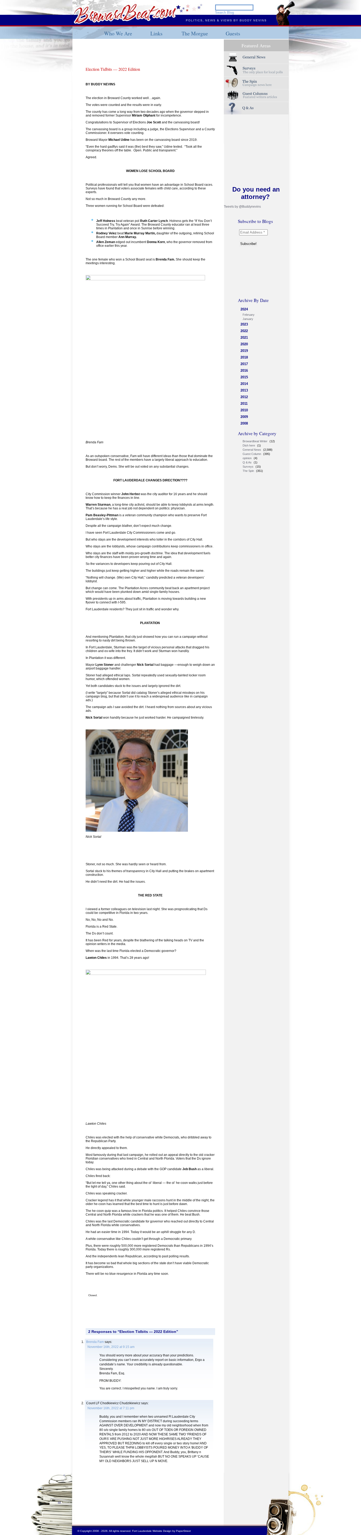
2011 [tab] (244, 404)
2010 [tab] (244, 410)
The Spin (248, 470)
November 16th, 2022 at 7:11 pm (110, 1408)
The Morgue (195, 33)
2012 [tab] (244, 397)
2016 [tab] (244, 371)
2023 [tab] (244, 324)
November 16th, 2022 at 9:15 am (111, 1347)
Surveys (256, 70)
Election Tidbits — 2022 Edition (113, 69)
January (248, 318)
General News (252, 449)
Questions (256, 108)
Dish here (249, 445)
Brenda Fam (95, 1342)
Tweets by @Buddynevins (242, 206)
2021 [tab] (244, 337)
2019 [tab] (244, 351)
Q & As (247, 462)
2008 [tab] (244, 423)
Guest (256, 95)
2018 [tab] (244, 357)
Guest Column (252, 453)
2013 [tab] (244, 390)
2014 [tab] (244, 384)
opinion (247, 458)
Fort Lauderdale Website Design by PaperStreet (161, 1530)
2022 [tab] (244, 331)
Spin (256, 83)
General (256, 57)
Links (156, 33)
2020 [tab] (244, 344)
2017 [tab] (244, 364)
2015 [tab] (244, 377)
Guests (233, 33)
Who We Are (118, 33)
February (248, 314)
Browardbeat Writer (255, 441)
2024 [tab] (244, 309)
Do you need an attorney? (256, 193)
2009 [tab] (244, 417)
